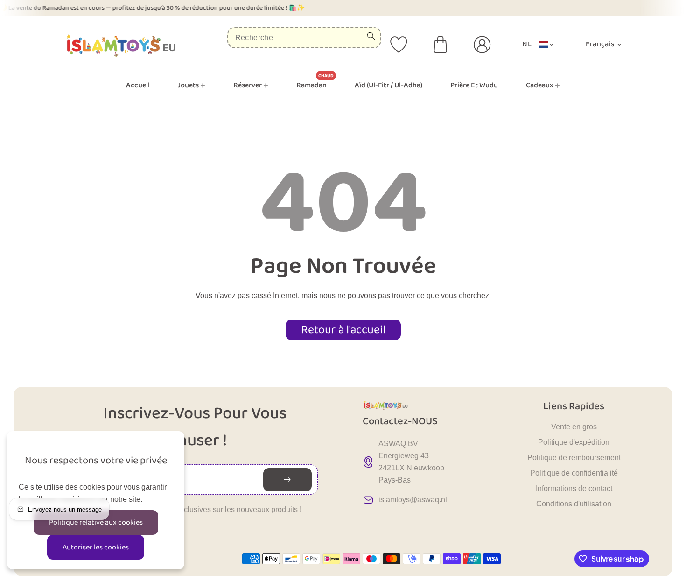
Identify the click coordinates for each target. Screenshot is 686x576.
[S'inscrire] (287, 479)
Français (601, 44)
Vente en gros (574, 427)
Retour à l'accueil (343, 329)
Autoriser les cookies (96, 547)
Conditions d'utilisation (573, 504)
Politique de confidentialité (574, 473)
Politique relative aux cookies (96, 522)
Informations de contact (574, 488)
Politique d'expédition (573, 442)
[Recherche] (371, 36)
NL (527, 44)
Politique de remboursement (574, 458)
